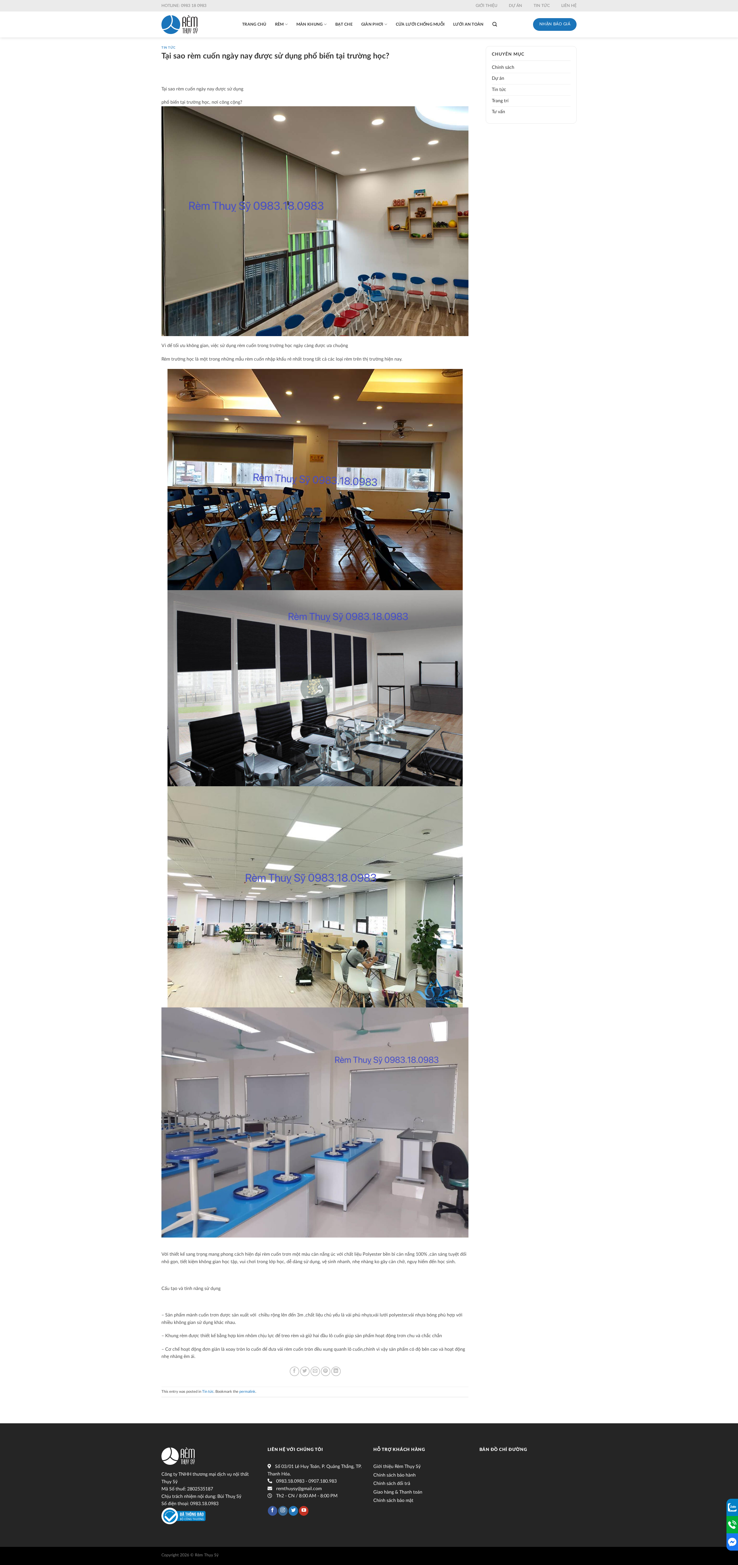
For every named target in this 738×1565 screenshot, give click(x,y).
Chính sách (503, 67)
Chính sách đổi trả (391, 1483)
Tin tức (542, 6)
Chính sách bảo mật (393, 1500)
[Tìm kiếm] (494, 24)
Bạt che (344, 24)
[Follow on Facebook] (272, 1511)
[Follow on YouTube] (303, 1511)
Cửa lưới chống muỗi (420, 24)
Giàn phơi (372, 24)
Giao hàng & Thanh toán (397, 1492)
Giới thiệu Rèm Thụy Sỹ (397, 1466)
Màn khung (309, 24)
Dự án (515, 6)
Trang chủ (254, 24)
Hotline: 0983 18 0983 (183, 6)
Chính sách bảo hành (394, 1475)
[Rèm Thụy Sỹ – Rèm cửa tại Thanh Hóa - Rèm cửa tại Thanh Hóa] (179, 24)
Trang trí (500, 100)
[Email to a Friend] (315, 1371)
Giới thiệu (486, 6)
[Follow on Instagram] (283, 1511)
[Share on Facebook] (294, 1371)
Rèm (279, 24)
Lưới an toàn (468, 24)
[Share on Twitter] (305, 1371)
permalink (247, 1391)
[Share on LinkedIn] (336, 1371)
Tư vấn (498, 111)
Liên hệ (569, 6)
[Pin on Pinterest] (325, 1371)
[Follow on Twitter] (293, 1511)
